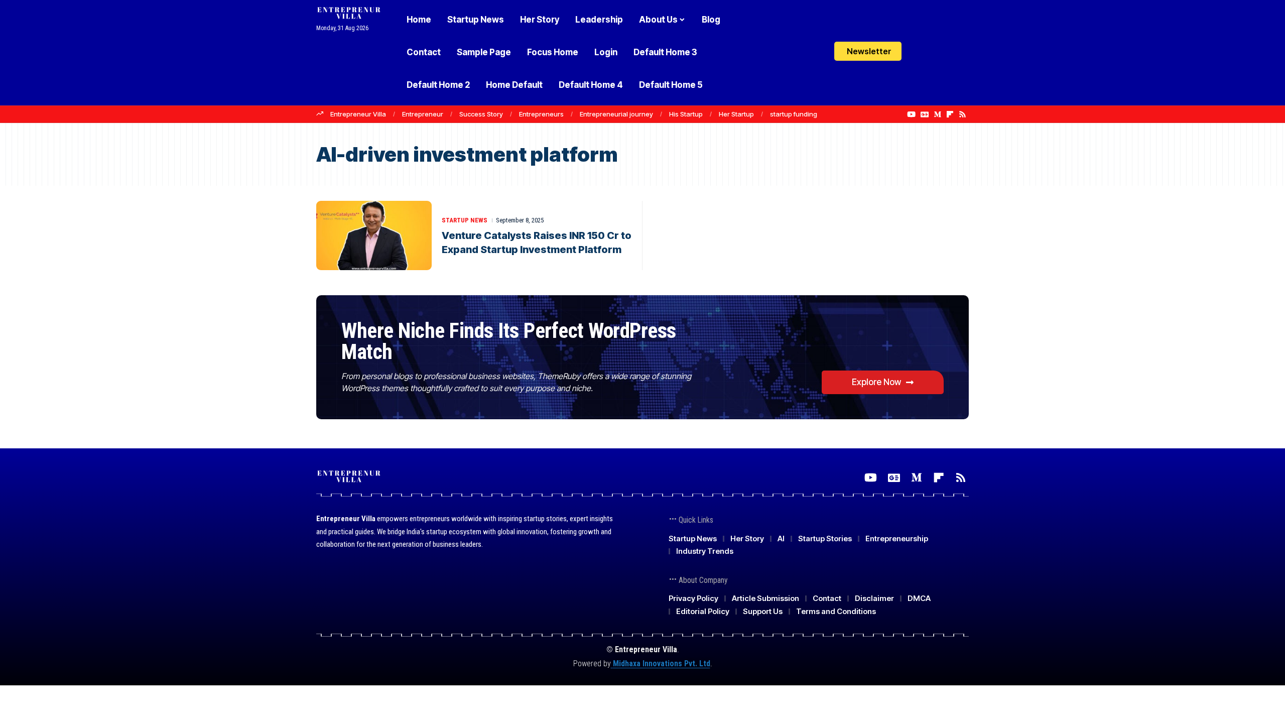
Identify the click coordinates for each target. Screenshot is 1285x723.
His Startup (686, 114)
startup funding (793, 114)
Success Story (481, 114)
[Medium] (937, 114)
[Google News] (924, 114)
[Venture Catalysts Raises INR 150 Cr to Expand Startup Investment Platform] (374, 235)
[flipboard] (950, 114)
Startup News (464, 220)
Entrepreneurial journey (616, 114)
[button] (943, 53)
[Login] (923, 52)
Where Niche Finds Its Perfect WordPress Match (508, 341)
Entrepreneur (422, 114)
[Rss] (962, 114)
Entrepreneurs (541, 114)
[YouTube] (911, 114)
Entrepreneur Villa (358, 114)
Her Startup (736, 114)
